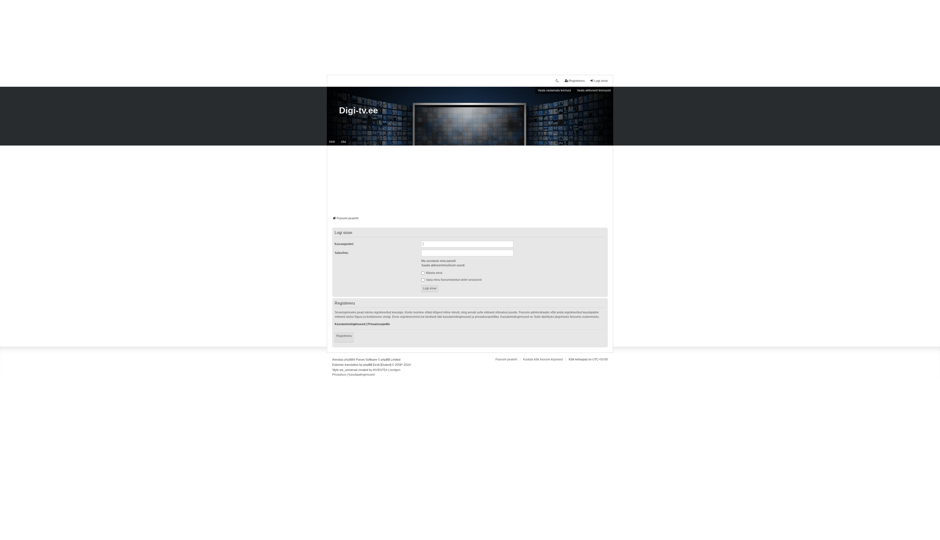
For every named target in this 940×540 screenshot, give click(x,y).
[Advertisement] (470, 34)
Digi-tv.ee (358, 110)
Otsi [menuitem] (343, 142)
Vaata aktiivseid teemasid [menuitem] (594, 90)
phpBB (348, 359)
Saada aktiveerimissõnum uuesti (443, 265)
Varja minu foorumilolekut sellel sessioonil (453, 280)
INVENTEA (380, 370)
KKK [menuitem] (332, 142)
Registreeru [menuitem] (577, 81)
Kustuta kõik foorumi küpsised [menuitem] (543, 359)
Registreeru (344, 336)
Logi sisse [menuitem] (601, 81)
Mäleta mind (433, 273)
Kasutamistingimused (350, 324)
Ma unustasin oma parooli (438, 261)
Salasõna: (342, 253)
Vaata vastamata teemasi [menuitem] (554, 90)
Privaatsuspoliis (378, 324)
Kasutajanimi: (344, 244)
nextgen (395, 370)
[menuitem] (339, 375)
